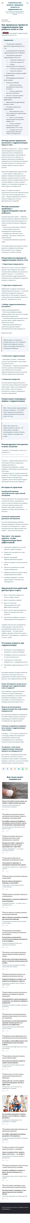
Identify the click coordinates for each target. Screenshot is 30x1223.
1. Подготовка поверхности (17, 60)
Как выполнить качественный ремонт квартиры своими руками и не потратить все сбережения (14, 1022)
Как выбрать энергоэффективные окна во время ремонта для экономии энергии (15, 1042)
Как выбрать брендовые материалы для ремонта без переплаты (14, 1135)
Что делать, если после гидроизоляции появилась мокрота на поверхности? (14, 131)
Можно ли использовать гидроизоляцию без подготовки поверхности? (15, 119)
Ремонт (5, 32)
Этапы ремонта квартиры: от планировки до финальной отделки (14, 864)
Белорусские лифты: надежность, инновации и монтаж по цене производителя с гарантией (13, 844)
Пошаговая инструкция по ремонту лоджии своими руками (13, 1062)
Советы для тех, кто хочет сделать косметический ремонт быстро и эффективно (13, 1082)
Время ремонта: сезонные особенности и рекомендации (15, 900)
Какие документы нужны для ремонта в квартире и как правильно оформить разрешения (15, 1001)
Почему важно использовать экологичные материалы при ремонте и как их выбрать (14, 939)
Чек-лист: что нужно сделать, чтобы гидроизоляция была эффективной (13, 98)
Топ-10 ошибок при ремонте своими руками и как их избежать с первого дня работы (14, 1116)
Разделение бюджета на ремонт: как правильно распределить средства (14, 980)
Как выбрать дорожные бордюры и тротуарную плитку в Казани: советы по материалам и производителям (14, 823)
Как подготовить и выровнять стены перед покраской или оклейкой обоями (14, 1192)
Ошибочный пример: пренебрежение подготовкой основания (14, 87)
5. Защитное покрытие (15, 71)
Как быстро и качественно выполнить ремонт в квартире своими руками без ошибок (15, 961)
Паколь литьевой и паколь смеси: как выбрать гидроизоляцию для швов (14, 802)
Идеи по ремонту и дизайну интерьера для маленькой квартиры (15, 918)
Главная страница (6, 21)
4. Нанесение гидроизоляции (17, 68)
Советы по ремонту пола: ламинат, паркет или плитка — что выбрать (13, 1153)
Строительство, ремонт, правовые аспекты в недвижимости (15, 6)
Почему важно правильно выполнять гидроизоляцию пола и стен (14, 46)
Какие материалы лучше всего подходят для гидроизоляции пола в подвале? (16, 113)
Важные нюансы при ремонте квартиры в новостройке (12, 882)
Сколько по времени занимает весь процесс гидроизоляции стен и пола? (14, 125)
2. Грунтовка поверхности (16, 62)
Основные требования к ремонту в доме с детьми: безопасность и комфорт (13, 1172)
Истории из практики (12, 82)
